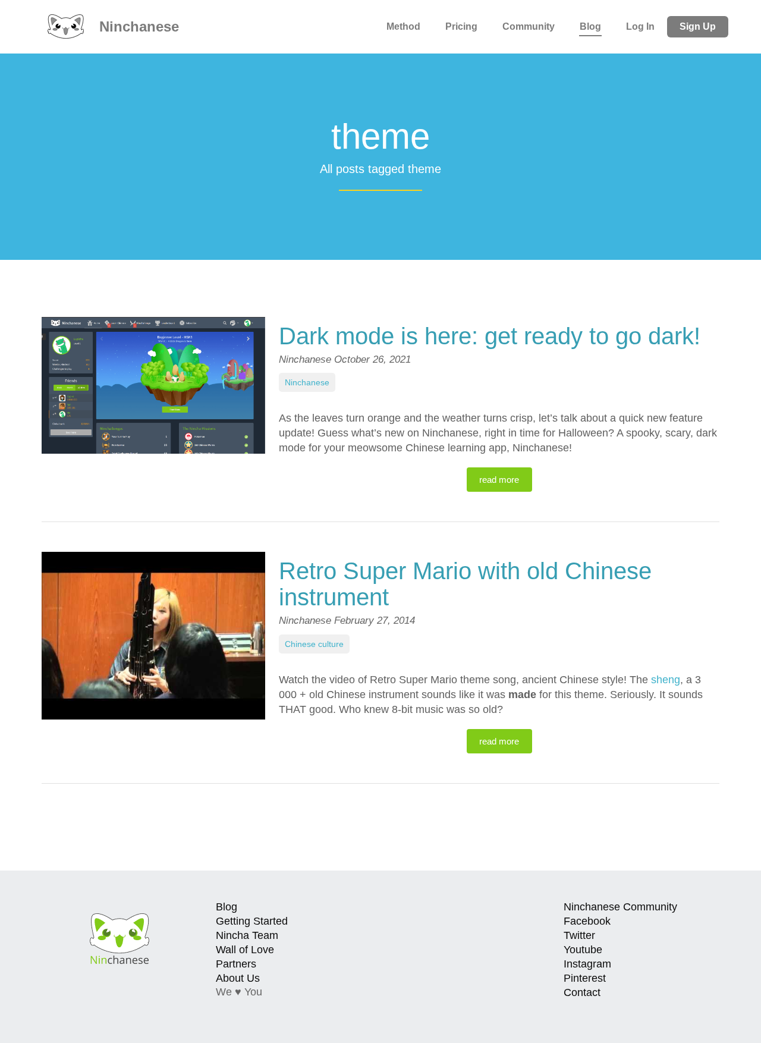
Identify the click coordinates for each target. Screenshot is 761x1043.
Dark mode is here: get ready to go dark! (489, 336)
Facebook (587, 921)
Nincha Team (247, 935)
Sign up (698, 26)
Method (403, 26)
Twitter (579, 935)
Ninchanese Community (620, 907)
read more (499, 480)
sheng (665, 680)
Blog (590, 26)
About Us (238, 978)
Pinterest (585, 978)
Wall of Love (245, 950)
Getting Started (252, 921)
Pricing (461, 26)
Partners (236, 964)
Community (528, 26)
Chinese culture (314, 644)
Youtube (583, 950)
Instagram (587, 964)
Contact (582, 992)
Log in (640, 26)
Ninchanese (137, 26)
